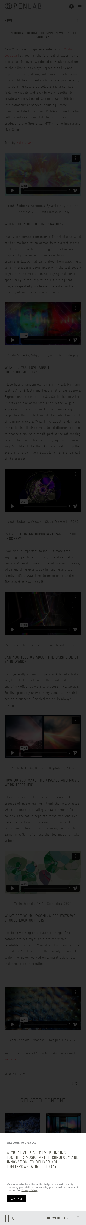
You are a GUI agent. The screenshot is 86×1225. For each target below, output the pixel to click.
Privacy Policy (29, 1190)
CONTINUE (16, 1198)
